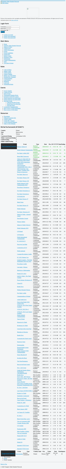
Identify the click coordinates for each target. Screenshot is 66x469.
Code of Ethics (7, 69)
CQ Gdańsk (20, 425)
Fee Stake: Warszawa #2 (23, 212)
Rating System (7, 56)
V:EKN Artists (7, 119)
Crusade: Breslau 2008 (23, 423)
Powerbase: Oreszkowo (23, 187)
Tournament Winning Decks (11, 95)
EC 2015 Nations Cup (22, 257)
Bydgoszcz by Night (22, 325)
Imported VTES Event (23, 445)
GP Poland (20, 231)
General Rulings (8, 78)
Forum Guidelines (8, 53)
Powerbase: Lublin (22, 264)
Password (3, 28)
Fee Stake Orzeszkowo (23, 194)
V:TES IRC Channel (9, 120)
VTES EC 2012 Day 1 (23, 309)
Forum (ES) (7, 54)
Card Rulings (7, 80)
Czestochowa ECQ (22, 247)
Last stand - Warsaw (22, 267)
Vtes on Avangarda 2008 (23, 421)
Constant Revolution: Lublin (24, 254)
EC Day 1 (19, 415)
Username (3, 27)
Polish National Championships (21, 315)
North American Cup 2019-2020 (12, 98)
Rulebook (6, 81)
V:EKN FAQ (7, 48)
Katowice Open (21, 341)
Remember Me (4, 30)
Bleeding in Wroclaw (22, 332)
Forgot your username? (10, 36)
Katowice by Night (22, 322)
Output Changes (8, 74)
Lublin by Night (21, 439)
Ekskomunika (20, 345)
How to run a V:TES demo (11, 110)
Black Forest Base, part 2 (23, 419)
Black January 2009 (22, 409)
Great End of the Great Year (24, 329)
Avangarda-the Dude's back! (24, 338)
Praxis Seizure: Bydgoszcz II (24, 280)
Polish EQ (19, 442)
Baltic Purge (20, 202)
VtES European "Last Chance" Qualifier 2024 (23, 169)
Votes (5, 61)
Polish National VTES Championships (23, 351)
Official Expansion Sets (10, 118)
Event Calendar (8, 91)
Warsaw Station (21, 221)
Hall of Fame (7, 93)
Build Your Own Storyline (13, 104)
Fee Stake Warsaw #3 (22, 205)
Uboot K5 (19, 283)
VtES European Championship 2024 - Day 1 (24, 166)
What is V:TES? (8, 47)
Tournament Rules (8, 84)
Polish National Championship (25, 150)
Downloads (7, 116)
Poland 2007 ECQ (22, 435)
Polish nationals (21, 251)
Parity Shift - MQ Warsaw (23, 376)
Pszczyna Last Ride (22, 244)
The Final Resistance (22, 361)
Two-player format (8, 63)
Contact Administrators (10, 60)
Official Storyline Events (13, 102)
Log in (2, 32)
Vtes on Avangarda (22, 433)
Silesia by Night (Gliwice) (23, 225)
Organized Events (8, 453)
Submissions (7, 58)
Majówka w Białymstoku (23, 270)
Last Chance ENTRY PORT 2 (25, 391)
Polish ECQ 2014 (21, 273)
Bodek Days (20, 286)
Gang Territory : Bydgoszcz (24, 400)
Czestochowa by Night (23, 406)
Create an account (8, 34)
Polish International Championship (22, 238)
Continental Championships (11, 107)
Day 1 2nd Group (21, 367)
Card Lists (6, 83)
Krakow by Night (21, 393)
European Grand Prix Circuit (11, 96)
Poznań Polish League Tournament (22, 348)
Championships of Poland (23, 296)
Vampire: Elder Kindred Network (12, 45)
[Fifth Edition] (4, 3)
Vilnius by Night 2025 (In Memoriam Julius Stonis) (23, 159)
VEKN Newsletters (9, 50)
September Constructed (23, 396)
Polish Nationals (21, 208)
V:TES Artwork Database (10, 122)
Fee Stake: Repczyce (22, 174)
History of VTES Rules (10, 75)
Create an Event (8, 92)
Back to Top (4, 464)
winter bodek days (21, 299)
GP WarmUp (20, 234)
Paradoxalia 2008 (21, 429)
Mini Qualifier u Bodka (23, 431)
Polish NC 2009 (21, 402)
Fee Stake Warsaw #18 (23, 181)
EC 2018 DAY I (21, 241)
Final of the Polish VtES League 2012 (23, 302)
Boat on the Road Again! (23, 364)
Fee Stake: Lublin (21, 293)
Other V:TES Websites (9, 123)
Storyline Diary (11, 105)
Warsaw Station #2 (22, 146)
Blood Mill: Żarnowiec (23, 156)
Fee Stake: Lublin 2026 (23, 153)
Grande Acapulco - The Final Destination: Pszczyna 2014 (24, 260)
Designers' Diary (8, 57)
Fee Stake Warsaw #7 (22, 199)
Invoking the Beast (22, 358)
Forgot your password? (10, 37)
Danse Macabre (21, 382)
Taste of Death (21, 319)
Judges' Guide (7, 71)
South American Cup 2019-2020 (12, 99)
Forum (5, 51)
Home (5, 44)
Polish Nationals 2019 (22, 228)
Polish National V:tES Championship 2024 (22, 184)
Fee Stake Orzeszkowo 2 (23, 190)
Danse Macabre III (22, 354)
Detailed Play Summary (10, 77)
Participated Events (9, 146)
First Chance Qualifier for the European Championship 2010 (25, 384)
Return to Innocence (22, 172)
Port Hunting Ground (22, 218)
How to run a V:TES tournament (12, 108)
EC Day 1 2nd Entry (22, 387)
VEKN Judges (7, 72)
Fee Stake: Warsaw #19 (23, 177)
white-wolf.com (14, 20)
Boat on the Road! (21, 398)
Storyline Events (8, 101)
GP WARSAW (21, 196)
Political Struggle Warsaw (23, 290)
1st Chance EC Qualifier (23, 412)
